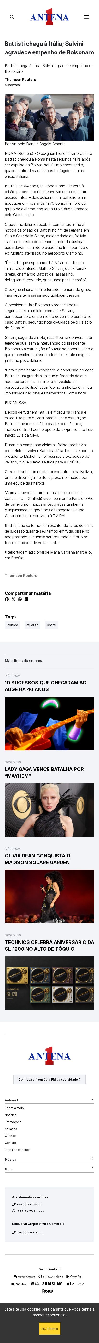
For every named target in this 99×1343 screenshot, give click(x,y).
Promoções (13, 1122)
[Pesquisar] (12, 17)
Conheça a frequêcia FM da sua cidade (48, 1079)
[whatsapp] (20, 599)
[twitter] (13, 599)
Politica (12, 625)
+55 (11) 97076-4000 (30, 1210)
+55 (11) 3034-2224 (30, 1204)
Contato (10, 1143)
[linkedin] (26, 599)
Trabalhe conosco (18, 1150)
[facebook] (7, 599)
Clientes (11, 1136)
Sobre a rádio (14, 1108)
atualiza (32, 625)
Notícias (10, 1115)
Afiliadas (11, 1129)
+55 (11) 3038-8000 (30, 1232)
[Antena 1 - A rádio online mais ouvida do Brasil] (49, 16)
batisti (51, 625)
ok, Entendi (49, 1329)
